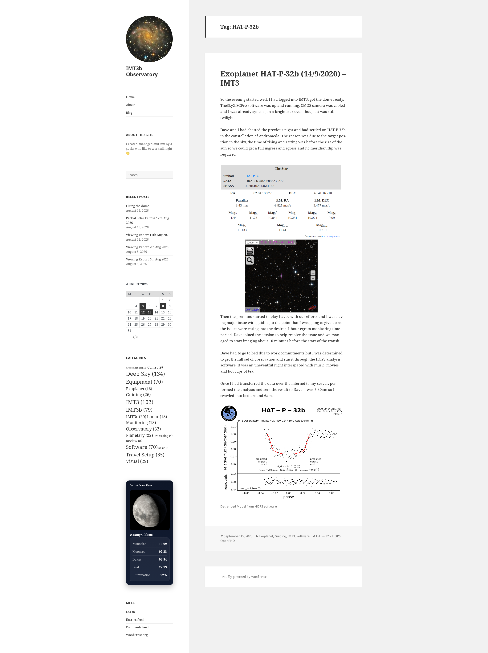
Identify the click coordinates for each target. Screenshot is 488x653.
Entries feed (135, 620)
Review (134, 441)
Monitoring (141, 422)
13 (149, 312)
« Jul (135, 337)
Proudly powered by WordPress (243, 577)
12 (143, 312)
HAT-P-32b (323, 536)
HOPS (336, 536)
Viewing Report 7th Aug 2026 (147, 247)
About (130, 105)
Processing (163, 436)
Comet (155, 367)
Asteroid (132, 367)
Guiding (138, 395)
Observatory (143, 429)
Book (143, 367)
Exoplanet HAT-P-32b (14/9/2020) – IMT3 (283, 78)
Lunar (157, 416)
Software (142, 446)
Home (130, 97)
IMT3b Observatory (142, 71)
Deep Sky (145, 374)
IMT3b (139, 409)
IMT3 (139, 402)
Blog (129, 113)
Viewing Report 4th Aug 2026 (147, 259)
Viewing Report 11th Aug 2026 (148, 235)
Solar (163, 448)
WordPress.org (137, 635)
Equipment (144, 381)
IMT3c (136, 416)
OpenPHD (227, 541)
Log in (130, 612)
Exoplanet (139, 388)
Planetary (139, 435)
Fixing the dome (137, 206)
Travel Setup (145, 454)
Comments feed (137, 627)
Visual (137, 461)
